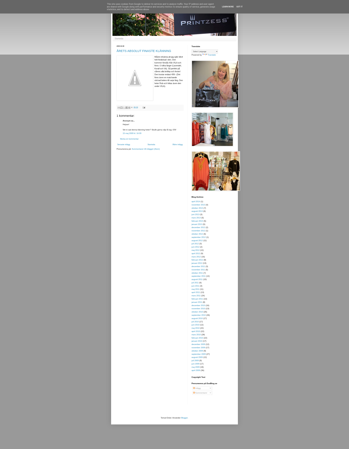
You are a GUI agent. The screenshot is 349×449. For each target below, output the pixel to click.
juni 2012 (195, 247)
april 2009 (196, 370)
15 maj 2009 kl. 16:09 (132, 133)
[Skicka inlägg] (143, 107)
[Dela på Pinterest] (129, 107)
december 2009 (198, 344)
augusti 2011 (197, 279)
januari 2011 (197, 302)
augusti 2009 (197, 357)
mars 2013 (196, 218)
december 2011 (198, 266)
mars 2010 (196, 334)
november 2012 (198, 231)
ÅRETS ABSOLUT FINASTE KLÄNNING (144, 51)
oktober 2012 (197, 234)
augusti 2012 (197, 240)
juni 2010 (195, 325)
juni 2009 (195, 364)
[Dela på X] (124, 107)
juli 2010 (195, 322)
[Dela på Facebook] (126, 107)
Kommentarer (201, 393)
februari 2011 (197, 299)
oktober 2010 (197, 312)
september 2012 (199, 237)
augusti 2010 (197, 318)
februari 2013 (197, 221)
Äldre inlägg (177, 144)
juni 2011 (195, 286)
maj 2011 (195, 289)
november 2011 (198, 270)
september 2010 (199, 315)
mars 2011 (196, 295)
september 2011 (199, 276)
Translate (212, 55)
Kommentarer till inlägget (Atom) (146, 149)
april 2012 (196, 253)
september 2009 (199, 354)
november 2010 (198, 308)
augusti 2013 (197, 211)
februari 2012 (197, 260)
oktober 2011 (197, 273)
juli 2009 (195, 360)
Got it (239, 7)
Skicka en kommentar (129, 139)
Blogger (184, 418)
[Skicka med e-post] (119, 107)
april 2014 (196, 201)
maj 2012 (196, 250)
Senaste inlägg (123, 144)
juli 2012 (195, 244)
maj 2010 (196, 328)
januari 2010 (197, 341)
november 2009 (198, 347)
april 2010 (196, 331)
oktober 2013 (197, 208)
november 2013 (198, 205)
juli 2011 (195, 283)
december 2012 (198, 227)
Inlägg (198, 388)
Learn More (228, 7)
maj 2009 (196, 367)
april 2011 (196, 292)
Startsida (119, 38)
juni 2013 (195, 214)
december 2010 (198, 305)
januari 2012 (197, 263)
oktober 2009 (197, 351)
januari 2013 (197, 224)
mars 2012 (196, 257)
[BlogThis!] (121, 107)
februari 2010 (197, 338)
